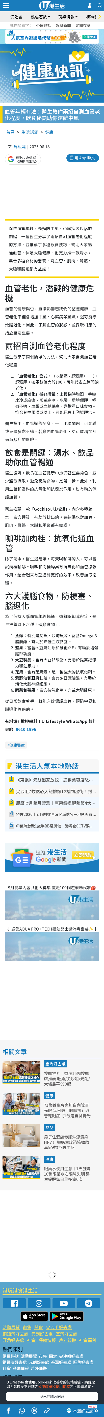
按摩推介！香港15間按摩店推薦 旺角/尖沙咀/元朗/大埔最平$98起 (67, 1078)
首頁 (10, 132)
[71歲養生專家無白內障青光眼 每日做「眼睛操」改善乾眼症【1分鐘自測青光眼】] (22, 1114)
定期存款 (83, 25)
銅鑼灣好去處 (15, 1334)
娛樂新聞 (63, 25)
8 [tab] (45, 36)
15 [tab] (55, 42)
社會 (31, 1340)
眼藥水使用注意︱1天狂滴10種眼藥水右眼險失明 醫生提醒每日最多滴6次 (67, 1173)
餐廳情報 (47, 1340)
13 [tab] (45, 42)
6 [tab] (65, 30)
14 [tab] (50, 42)
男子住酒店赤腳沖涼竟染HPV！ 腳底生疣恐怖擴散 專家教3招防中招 (66, 1142)
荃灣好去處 (66, 1334)
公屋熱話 (43, 25)
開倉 (38, 1327)
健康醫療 (17, 745)
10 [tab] (55, 36)
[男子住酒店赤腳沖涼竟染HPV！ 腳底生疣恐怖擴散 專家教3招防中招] (22, 1145)
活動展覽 (11, 1327)
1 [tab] (40, 30)
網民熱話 (11, 1356)
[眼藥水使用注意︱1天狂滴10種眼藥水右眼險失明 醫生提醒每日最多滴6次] (22, 1177)
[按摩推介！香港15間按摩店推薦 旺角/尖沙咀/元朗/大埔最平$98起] (22, 1082)
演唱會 (16, 17)
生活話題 (29, 132)
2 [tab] (45, 30)
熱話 (49, 1127)
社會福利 (87, 1340)
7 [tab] (40, 36)
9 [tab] (50, 36)
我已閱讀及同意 (52, 1396)
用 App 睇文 (85, 157)
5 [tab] (60, 30)
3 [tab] (50, 30)
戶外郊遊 (67, 1340)
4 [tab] (55, 30)
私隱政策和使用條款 (54, 1386)
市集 (27, 1327)
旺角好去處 (13, 1340)
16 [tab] (60, 42)
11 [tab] (60, 36)
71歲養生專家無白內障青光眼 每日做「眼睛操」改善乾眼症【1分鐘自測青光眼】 (67, 1113)
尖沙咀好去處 (59, 1327)
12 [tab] (65, 36)
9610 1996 (26, 729)
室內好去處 (55, 1064)
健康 (49, 132)
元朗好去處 (42, 1334)
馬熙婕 (20, 146)
